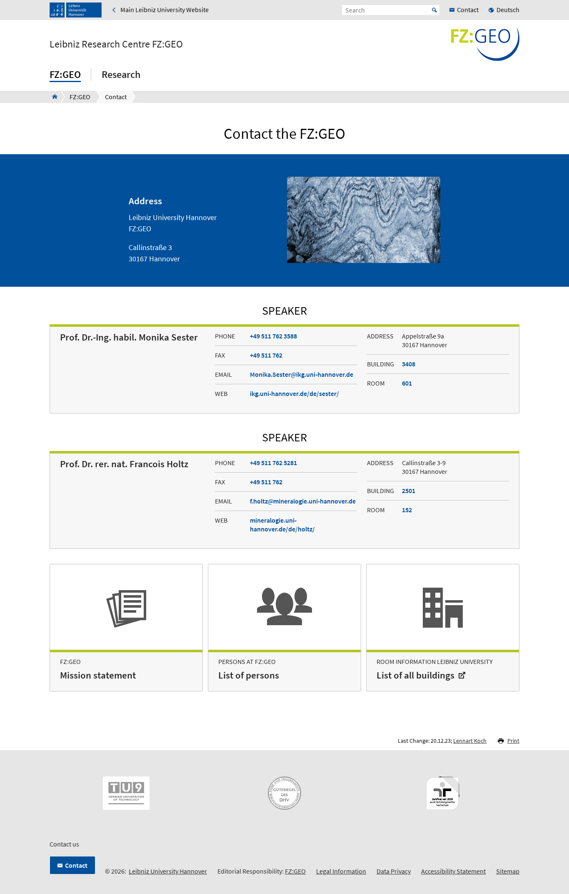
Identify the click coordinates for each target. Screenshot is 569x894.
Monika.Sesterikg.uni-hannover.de (301, 374)
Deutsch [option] (508, 9)
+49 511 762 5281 (273, 462)
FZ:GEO (295, 871)
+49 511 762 (266, 355)
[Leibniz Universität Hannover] (76, 10)
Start (434, 10)
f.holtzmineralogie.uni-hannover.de (303, 501)
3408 (408, 364)
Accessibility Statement (453, 871)
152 (407, 510)
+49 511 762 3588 (273, 336)
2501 (408, 490)
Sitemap (507, 871)
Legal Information (341, 871)
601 (407, 383)
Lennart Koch (470, 740)
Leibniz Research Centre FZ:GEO (116, 44)
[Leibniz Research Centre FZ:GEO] (52, 97)
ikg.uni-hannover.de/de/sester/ (294, 393)
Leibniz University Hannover (168, 871)
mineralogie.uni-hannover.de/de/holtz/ (282, 524)
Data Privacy (394, 871)
